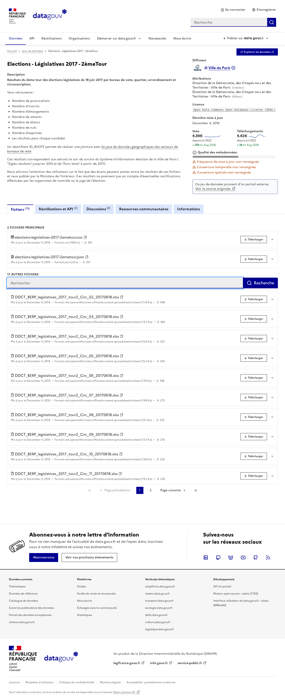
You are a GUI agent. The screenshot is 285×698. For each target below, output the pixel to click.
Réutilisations (51, 38)
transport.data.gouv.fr (159, 601)
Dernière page (195, 490)
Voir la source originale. (213, 188)
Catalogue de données (23, 601)
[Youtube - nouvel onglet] (243, 557)
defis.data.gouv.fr (156, 615)
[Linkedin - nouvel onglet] (205, 557)
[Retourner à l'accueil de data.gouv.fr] (50, 15)
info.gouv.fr (159, 663)
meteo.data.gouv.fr (157, 594)
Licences (14, 682)
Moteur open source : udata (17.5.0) (235, 594)
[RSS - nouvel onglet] (268, 557)
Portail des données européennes (30, 615)
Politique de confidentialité (76, 682)
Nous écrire (182, 38)
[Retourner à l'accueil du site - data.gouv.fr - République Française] (61, 658)
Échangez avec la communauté (97, 608)
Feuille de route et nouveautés (96, 594)
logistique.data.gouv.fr (159, 629)
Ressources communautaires (143, 209)
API (31, 38)
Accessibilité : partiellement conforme (150, 682)
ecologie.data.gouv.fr (159, 608)
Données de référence (23, 594)
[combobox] (233, 22)
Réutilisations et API (58, 209)
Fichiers (20, 209)
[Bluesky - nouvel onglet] (230, 557)
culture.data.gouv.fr (158, 622)
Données (15, 38)
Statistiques (84, 615)
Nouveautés (157, 38)
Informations (188, 209)
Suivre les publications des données (31, 608)
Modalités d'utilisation (39, 682)
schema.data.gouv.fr (22, 622)
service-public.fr (190, 663)
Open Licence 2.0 (124, 692)
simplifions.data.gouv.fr (160, 586)
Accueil (12, 51)
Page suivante (170, 490)
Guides (81, 586)
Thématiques (17, 586)
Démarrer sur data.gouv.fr (116, 38)
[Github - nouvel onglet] (255, 557)
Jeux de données (32, 51)
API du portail (222, 586)
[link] (233, 9)
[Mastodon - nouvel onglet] (218, 557)
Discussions (98, 209)
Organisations (79, 38)
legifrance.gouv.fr (126, 663)
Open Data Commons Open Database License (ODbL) (234, 110)
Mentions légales (110, 682)
